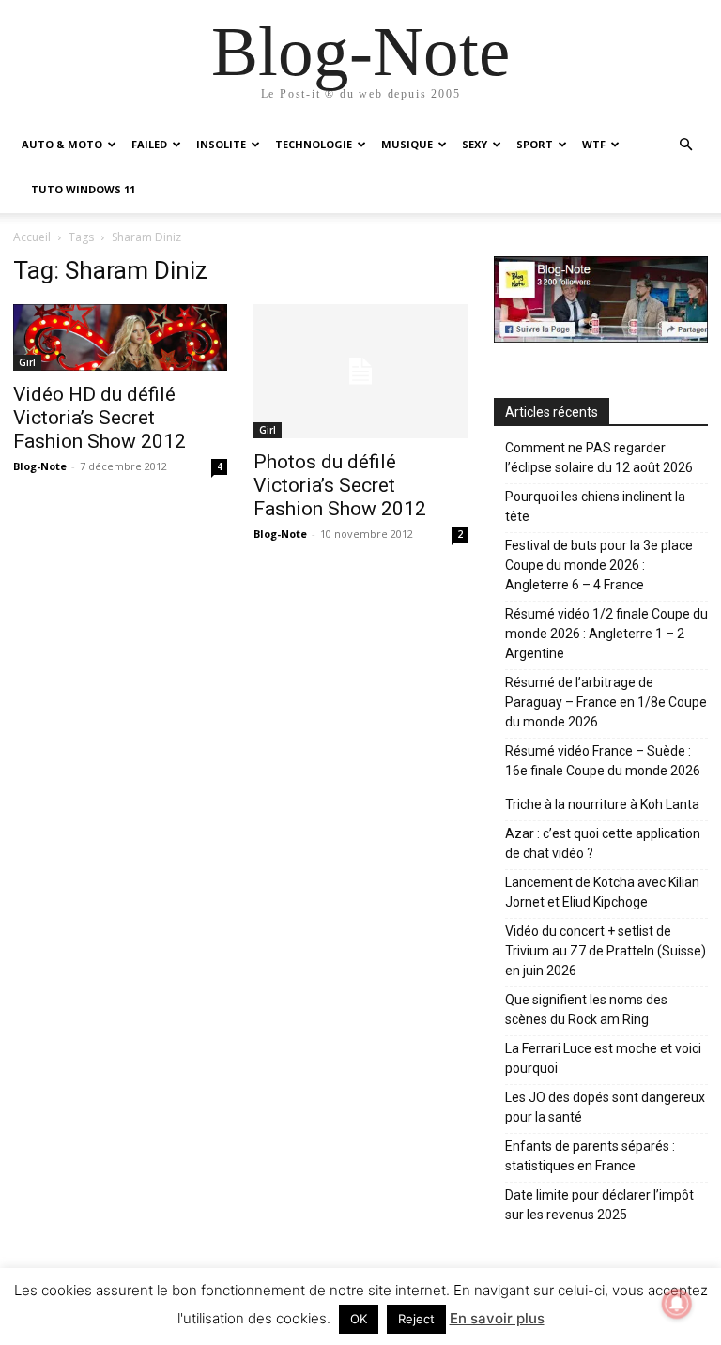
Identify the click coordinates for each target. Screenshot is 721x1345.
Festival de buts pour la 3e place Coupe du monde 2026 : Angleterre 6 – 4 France (599, 565)
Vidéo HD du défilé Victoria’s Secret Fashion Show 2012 (99, 417)
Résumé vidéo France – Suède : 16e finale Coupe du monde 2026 (602, 760)
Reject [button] (416, 1318)
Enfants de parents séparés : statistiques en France (590, 1156)
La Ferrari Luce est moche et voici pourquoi (603, 1058)
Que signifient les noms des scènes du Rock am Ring (586, 1009)
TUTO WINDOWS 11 (83, 189)
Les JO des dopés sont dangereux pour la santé (605, 1107)
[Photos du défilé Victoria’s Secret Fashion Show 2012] (360, 371)
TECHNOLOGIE (313, 144)
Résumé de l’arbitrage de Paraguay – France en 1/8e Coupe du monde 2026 (606, 702)
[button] (685, 145)
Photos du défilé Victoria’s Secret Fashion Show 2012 (339, 485)
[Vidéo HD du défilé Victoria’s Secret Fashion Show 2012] (120, 337)
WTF (594, 144)
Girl (27, 362)
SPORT (534, 144)
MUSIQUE (407, 144)
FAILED (149, 144)
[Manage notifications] (677, 1304)
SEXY (474, 144)
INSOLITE (221, 144)
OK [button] (358, 1318)
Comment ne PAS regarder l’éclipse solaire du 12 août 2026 (599, 457)
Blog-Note (40, 466)
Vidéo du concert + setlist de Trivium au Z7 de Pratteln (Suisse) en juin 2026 (605, 951)
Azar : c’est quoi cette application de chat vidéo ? (602, 843)
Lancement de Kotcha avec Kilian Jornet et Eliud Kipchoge (602, 892)
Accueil (32, 237)
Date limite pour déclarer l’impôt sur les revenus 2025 (599, 1204)
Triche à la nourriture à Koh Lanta (602, 804)
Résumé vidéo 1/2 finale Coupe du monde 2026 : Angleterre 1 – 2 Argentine (606, 633)
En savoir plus (497, 1318)
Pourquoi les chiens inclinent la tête (595, 506)
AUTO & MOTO (62, 144)
